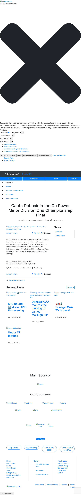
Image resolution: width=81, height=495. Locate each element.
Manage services (10, 146)
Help (39, 485)
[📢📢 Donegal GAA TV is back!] (64, 294)
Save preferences (44, 155)
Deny (19, 155)
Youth (22, 280)
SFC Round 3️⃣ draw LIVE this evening (17, 307)
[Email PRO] (38, 439)
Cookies (64, 485)
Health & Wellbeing (13, 475)
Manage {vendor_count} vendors (16, 149)
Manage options (10, 144)
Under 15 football (14, 334)
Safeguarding (11, 473)
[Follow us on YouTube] (44, 439)
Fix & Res (11, 179)
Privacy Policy (9, 160)
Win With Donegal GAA (14, 190)
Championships (14, 280)
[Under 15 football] (13, 328)
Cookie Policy (9, 158)
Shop (8, 470)
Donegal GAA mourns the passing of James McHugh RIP (40, 308)
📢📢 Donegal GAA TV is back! (64, 307)
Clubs (8, 466)
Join (74, 179)
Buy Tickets (10, 194)
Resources (10, 477)
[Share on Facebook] (32, 233)
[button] (40, 63)
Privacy (52, 485)
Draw (56, 179)
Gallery (8, 186)
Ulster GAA (62, 470)
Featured (59, 232)
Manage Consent (7, 494)
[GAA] (28, 425)
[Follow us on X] (41, 439)
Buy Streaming (31, 448)
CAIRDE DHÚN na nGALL (67, 449)
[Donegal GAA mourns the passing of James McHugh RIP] (40, 295)
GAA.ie (60, 473)
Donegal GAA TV (12, 198)
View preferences (29, 155)
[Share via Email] (38, 233)
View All (70, 287)
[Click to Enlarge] (28, 228)
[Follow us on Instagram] (42, 439)
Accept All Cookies (8, 155)
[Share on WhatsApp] (41, 233)
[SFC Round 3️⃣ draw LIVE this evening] (16, 294)
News (33, 179)
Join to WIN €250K (49, 449)
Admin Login (62, 461)
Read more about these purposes (16, 151)
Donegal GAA (27, 174)
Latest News (11, 233)
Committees (11, 468)
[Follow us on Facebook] (39, 439)
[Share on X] (35, 233)
